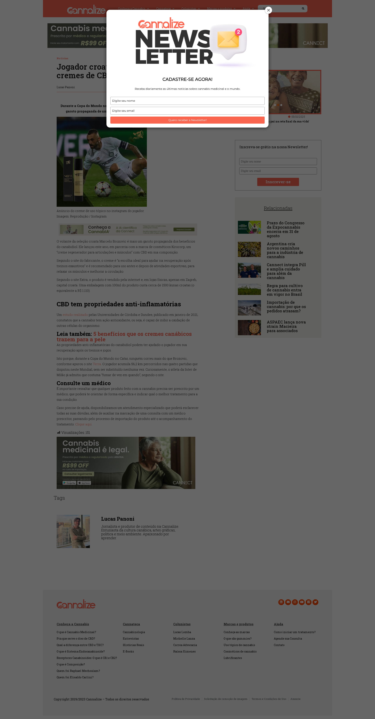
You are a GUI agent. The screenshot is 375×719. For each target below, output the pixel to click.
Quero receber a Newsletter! (187, 120)
